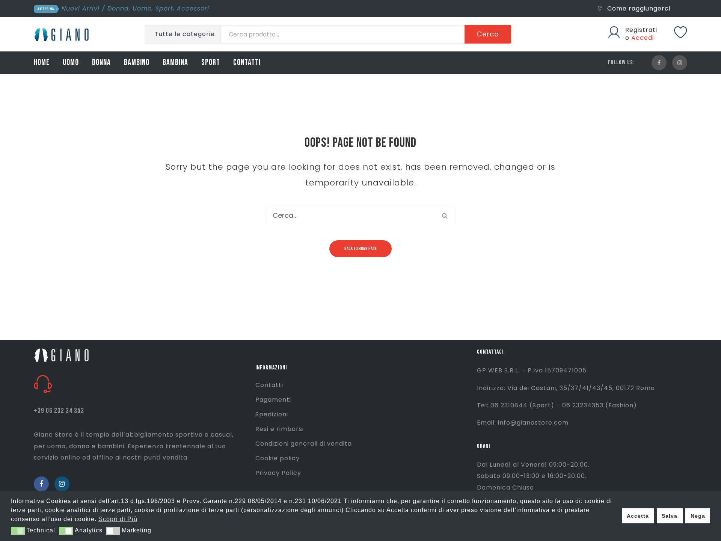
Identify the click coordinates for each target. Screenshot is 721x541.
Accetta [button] (638, 516)
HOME (42, 62)
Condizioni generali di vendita (303, 443)
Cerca (488, 34)
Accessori (193, 8)
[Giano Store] (62, 33)
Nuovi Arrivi (81, 8)
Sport (164, 8)
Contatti (269, 385)
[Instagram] (679, 62)
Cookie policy (277, 458)
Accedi (642, 37)
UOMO (71, 62)
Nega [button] (698, 516)
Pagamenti (273, 399)
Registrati (641, 30)
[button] (18, 531)
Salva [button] (669, 516)
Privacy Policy (278, 473)
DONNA (101, 62)
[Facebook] (659, 62)
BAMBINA (175, 62)
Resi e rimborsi (279, 429)
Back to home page (360, 249)
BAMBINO (136, 62)
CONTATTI (247, 62)
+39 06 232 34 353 (59, 411)
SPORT (210, 62)
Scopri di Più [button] (117, 519)
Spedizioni (271, 414)
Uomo (142, 8)
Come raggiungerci (637, 8)
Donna (118, 8)
